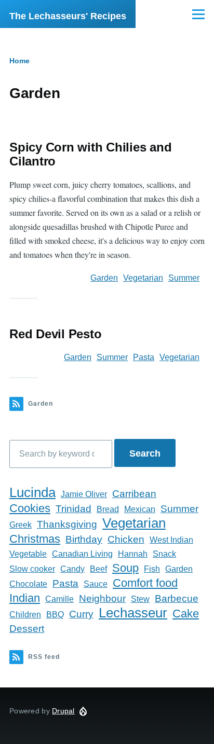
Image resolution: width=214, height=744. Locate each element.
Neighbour (102, 598)
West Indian (171, 539)
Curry (81, 614)
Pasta (143, 357)
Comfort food (145, 582)
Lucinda (32, 492)
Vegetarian (143, 277)
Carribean (134, 493)
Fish (152, 568)
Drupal (63, 711)
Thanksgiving (67, 524)
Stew (140, 599)
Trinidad (73, 508)
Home (19, 61)
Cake (185, 613)
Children (25, 614)
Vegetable (28, 553)
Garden (104, 277)
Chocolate (28, 584)
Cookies (29, 508)
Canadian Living (82, 553)
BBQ (55, 614)
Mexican (139, 509)
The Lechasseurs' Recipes (67, 16)
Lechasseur (133, 612)
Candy (72, 568)
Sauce (96, 584)
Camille (59, 599)
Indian (24, 597)
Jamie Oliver (84, 494)
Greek (20, 524)
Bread (108, 509)
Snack (164, 553)
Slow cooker (32, 568)
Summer (183, 277)
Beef (98, 568)
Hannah (133, 553)
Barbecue (176, 598)
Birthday (83, 539)
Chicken (126, 539)
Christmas (34, 538)
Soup (125, 567)
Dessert (26, 628)
